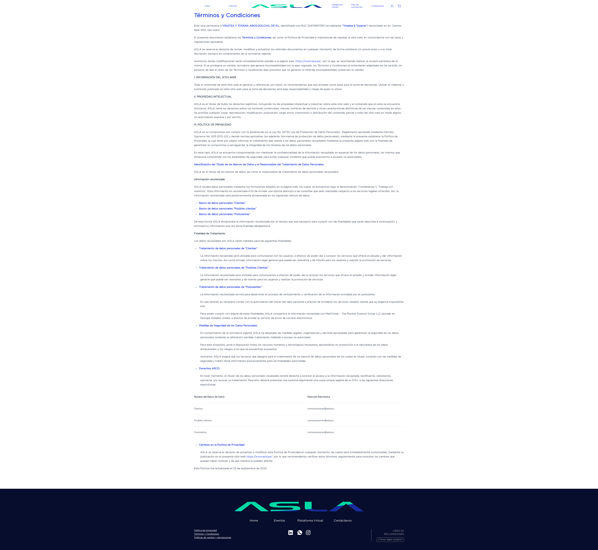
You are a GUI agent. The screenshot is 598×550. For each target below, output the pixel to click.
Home (207, 6)
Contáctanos (377, 6)
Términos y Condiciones (206, 534)
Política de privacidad (205, 530)
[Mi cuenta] (392, 6)
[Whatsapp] (299, 532)
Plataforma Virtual (337, 6)
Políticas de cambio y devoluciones (212, 538)
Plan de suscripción (357, 6)
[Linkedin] (290, 532)
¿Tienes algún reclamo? (390, 539)
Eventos (233, 6)
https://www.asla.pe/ (308, 61)
